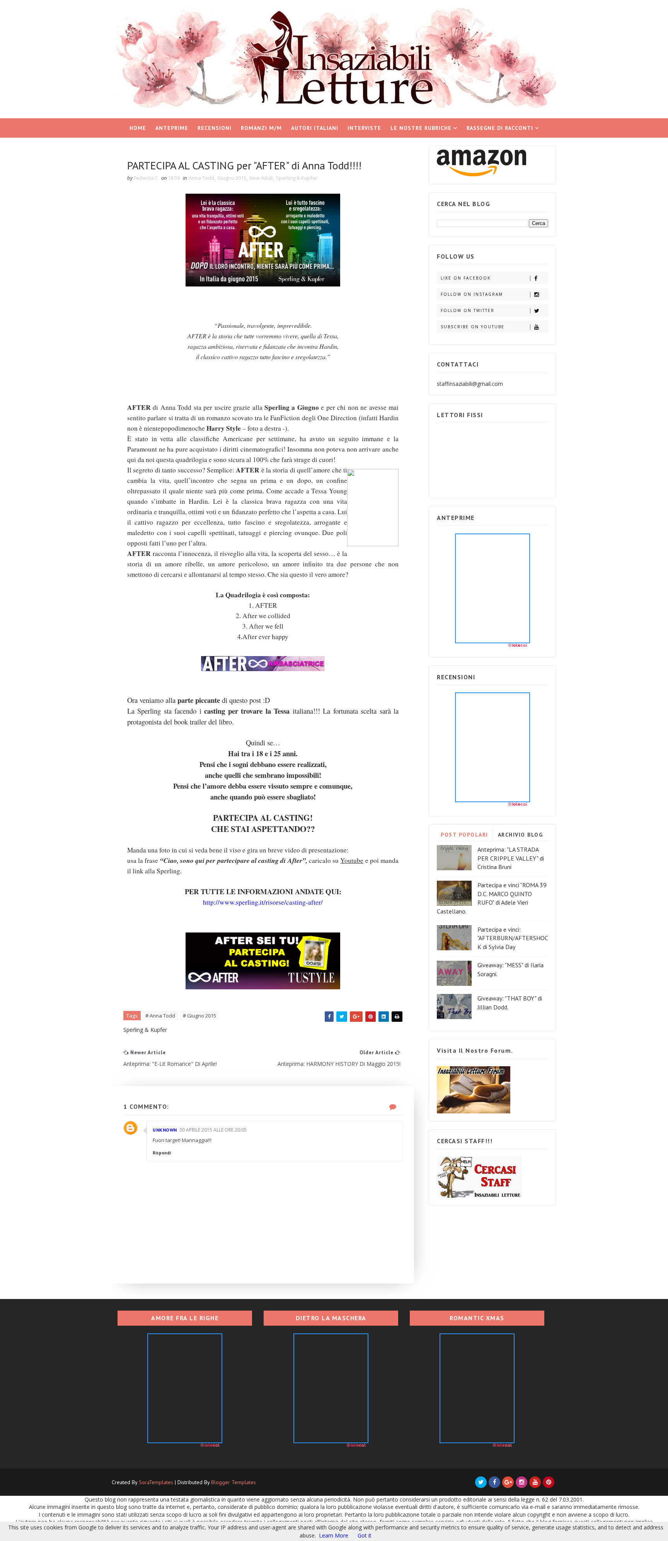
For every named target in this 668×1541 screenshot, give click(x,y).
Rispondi (162, 1153)
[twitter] (481, 1482)
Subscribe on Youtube (472, 326)
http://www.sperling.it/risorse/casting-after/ (263, 902)
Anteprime (171, 127)
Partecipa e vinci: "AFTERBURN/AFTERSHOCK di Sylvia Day (512, 938)
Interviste (364, 127)
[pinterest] (548, 1482)
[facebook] (494, 1482)
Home (138, 127)
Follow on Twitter (467, 310)
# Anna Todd (160, 1015)
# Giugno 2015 (199, 1015)
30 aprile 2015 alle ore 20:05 (213, 1130)
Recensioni (215, 127)
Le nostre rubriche (421, 127)
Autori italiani (314, 127)
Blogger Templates (233, 1482)
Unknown (165, 1130)
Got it (364, 1535)
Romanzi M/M (261, 127)
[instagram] (521, 1482)
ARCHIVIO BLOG (520, 834)
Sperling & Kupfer (296, 177)
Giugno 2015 (231, 177)
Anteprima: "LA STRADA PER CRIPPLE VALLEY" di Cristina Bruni (510, 858)
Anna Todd (201, 177)
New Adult (261, 177)
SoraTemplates (156, 1482)
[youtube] (535, 1482)
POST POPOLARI (464, 834)
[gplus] (508, 1482)
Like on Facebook (466, 278)
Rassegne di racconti (500, 127)
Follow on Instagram (472, 294)
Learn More (333, 1535)
